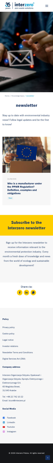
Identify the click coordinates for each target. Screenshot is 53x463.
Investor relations (10, 346)
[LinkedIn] (26, 292)
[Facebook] (19, 292)
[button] (46, 6)
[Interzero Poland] (19, 5)
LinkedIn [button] (11, 422)
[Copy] (33, 292)
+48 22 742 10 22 (14, 397)
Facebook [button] (11, 418)
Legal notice (7, 340)
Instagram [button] (11, 431)
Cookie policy (8, 334)
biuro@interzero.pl (17, 400)
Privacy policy (8, 327)
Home (7, 96)
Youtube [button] (11, 427)
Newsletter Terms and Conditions (17, 352)
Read (10, 198)
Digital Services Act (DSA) (13, 359)
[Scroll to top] (47, 457)
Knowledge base (18, 96)
